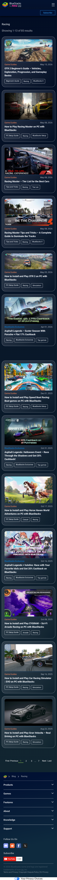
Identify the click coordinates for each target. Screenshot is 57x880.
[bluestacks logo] (11, 5)
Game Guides (11, 64)
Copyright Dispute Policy (29, 872)
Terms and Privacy (11, 872)
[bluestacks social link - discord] (6, 845)
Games (7, 793)
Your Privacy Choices (32, 878)
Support (8, 828)
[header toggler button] (53, 4)
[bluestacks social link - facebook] (18, 845)
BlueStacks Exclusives (14, 327)
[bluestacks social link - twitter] (25, 845)
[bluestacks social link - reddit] (12, 845)
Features (8, 802)
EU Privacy (44, 872)
